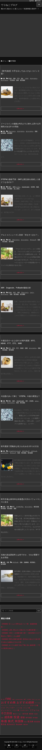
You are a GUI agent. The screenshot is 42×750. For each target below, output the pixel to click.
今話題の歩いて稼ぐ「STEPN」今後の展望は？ (20, 396)
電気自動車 (19, 724)
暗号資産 (22, 80)
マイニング (33, 239)
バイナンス (34, 451)
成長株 (8, 717)
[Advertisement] (21, 34)
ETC (13, 348)
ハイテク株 (19, 708)
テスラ (3, 708)
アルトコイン (12, 131)
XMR (26, 348)
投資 (4, 78)
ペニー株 (15, 710)
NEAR (21, 348)
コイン (32, 292)
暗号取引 (32, 562)
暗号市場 (36, 506)
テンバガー (10, 708)
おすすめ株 (8, 702)
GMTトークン (16, 187)
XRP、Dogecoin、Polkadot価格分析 (16, 288)
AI (1, 699)
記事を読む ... (21, 108)
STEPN (33, 187)
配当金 (3, 724)
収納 (2, 717)
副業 (4, 506)
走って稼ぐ (17, 188)
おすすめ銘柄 (25, 702)
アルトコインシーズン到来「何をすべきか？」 (20, 235)
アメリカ (37, 703)
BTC (9, 348)
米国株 (19, 721)
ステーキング (25, 451)
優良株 (31, 714)
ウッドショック (25, 705)
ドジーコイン (33, 78)
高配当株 (25, 724)
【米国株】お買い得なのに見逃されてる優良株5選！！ (20, 630)
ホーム (4, 61)
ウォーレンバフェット (14, 705)
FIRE (14, 78)
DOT (14, 292)
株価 (4, 721)
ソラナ (26, 78)
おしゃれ (37, 699)
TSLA (33, 699)
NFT (27, 401)
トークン (3, 402)
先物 (21, 562)
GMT (9, 187)
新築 (22, 717)
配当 (25, 721)
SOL (22, 78)
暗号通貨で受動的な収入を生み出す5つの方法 (20, 446)
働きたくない (17, 714)
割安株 (36, 714)
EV (4, 699)
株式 (11, 721)
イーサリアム (19, 506)
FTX (18, 78)
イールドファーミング (14, 451)
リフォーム (34, 710)
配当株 (30, 721)
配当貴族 (37, 721)
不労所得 (12, 80)
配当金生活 (11, 724)
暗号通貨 (9, 133)
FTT (17, 348)
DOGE (10, 78)
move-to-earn (25, 187)
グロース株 (34, 705)
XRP (18, 292)
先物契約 (26, 562)
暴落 (15, 508)
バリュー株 (26, 708)
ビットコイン (4, 80)
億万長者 (25, 714)
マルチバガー (24, 710)
